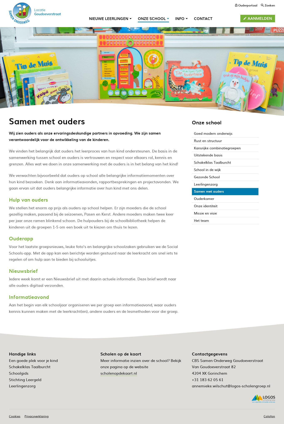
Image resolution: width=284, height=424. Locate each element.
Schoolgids (18, 373)
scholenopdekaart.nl (118, 373)
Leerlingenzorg (22, 386)
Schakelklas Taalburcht (30, 366)
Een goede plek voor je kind (33, 360)
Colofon (269, 416)
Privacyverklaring (37, 416)
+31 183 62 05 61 (207, 379)
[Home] (35, 13)
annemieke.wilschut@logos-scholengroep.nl (231, 386)
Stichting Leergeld (25, 379)
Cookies (14, 416)
